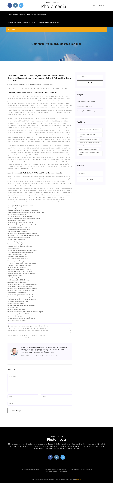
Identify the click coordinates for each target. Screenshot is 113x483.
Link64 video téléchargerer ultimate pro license (89, 130)
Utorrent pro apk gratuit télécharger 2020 (89, 142)
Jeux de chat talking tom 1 (84, 106)
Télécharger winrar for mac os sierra (19, 237)
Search (90, 83)
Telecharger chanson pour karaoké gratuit (20, 297)
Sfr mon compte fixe (14, 208)
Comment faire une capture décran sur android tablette (24, 218)
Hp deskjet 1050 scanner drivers (18, 301)
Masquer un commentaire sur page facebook (21, 318)
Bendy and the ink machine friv (17, 267)
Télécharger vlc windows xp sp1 (17, 231)
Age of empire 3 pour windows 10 (18, 293)
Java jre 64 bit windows (15, 316)
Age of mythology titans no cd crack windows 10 (22, 273)
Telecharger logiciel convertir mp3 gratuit (20, 223)
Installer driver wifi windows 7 (17, 221)
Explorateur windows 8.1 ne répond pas (20, 216)
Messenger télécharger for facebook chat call (22, 225)
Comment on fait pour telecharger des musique (22, 263)
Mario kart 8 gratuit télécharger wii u (19, 229)
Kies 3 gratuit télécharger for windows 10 (20, 206)
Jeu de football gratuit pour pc (17, 214)
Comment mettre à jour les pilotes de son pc (21, 290)
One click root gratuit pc (15, 278)
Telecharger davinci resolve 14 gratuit (19, 269)
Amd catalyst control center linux (18, 259)
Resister (101, 5)
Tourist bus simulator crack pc (30, 469)
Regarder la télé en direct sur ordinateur (20, 246)
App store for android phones (17, 282)
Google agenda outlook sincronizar (88, 139)
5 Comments (49, 84)
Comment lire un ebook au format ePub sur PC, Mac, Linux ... (25, 84)
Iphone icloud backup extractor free (88, 149)
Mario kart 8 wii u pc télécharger (55, 469)
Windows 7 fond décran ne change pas (19, 22)
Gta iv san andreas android (16, 303)
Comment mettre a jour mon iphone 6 (49, 22)
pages (34, 22)
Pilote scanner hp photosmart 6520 (18, 314)
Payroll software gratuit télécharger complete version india (26, 212)
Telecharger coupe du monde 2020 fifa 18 (20, 295)
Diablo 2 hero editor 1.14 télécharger (19, 280)
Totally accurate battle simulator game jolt (20, 252)
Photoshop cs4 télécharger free (17, 257)
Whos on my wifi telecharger (16, 261)
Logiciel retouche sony (15, 276)
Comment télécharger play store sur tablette (88, 135)
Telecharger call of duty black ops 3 (18, 244)
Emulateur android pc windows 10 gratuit (20, 271)
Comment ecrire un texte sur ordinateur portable (22, 233)
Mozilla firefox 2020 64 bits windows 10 (89, 146)
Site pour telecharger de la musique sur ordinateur (23, 210)
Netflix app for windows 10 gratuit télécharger (22, 299)
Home (10, 14)
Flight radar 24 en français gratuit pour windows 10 (23, 235)
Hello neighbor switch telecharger (86, 111)
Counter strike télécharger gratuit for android (21, 305)
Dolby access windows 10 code (17, 254)
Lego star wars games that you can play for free (22, 284)
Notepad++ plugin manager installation (19, 265)
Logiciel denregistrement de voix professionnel (22, 250)
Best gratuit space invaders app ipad (19, 227)
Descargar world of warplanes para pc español (89, 153)
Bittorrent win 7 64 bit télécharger (81, 469)
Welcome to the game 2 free (16, 240)
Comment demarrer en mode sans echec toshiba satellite (29, 14)
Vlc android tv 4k (13, 307)
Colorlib (78, 479)
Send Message (16, 410)
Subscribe (90, 179)
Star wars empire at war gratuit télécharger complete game (26, 312)
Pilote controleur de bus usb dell (86, 101)
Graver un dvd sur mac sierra (16, 309)
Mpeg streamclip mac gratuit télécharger (20, 286)
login (93, 5)
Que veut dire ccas (13, 248)
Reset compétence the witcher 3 (18, 320)
